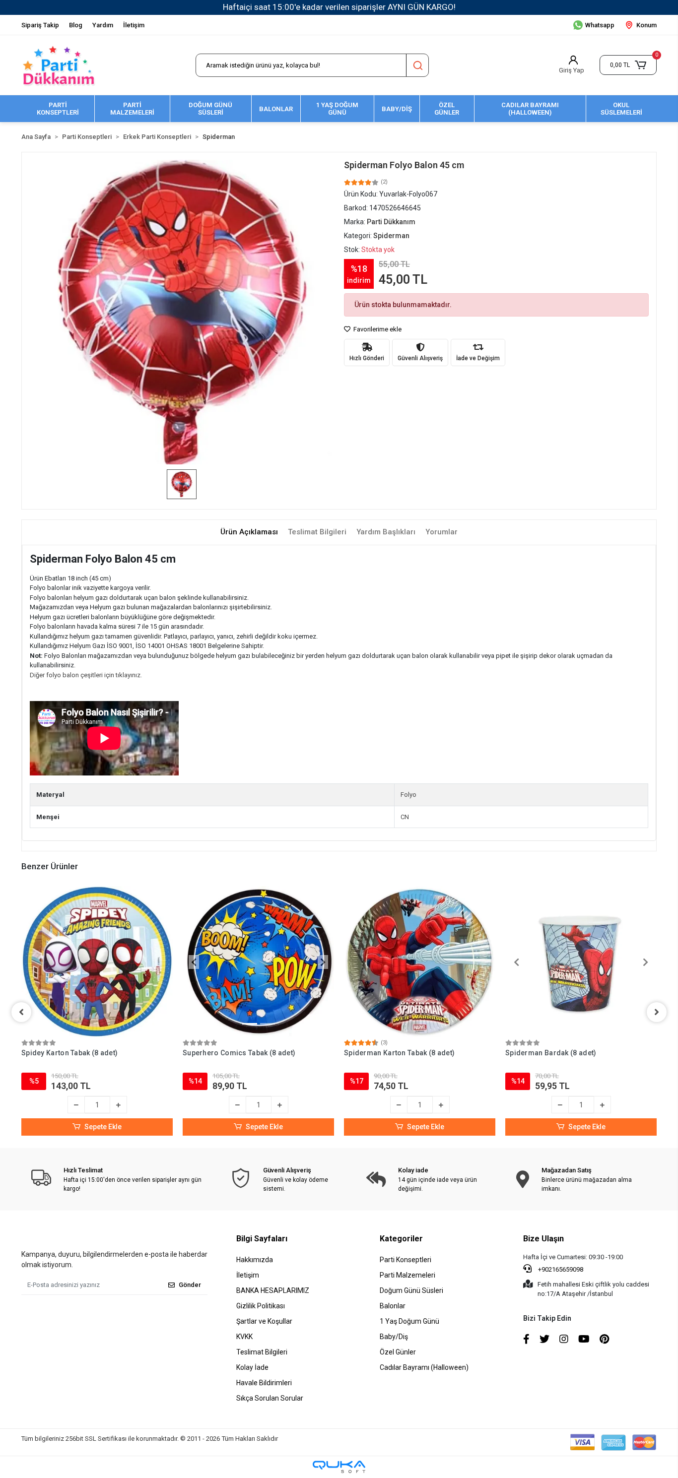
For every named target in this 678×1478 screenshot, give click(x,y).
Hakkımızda (254, 1260)
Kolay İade (252, 1367)
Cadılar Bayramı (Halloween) (424, 1367)
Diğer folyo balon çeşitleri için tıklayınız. (86, 675)
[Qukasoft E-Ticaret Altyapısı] (339, 1467)
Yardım (102, 25)
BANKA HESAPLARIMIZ (272, 1290)
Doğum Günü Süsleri (411, 1290)
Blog (75, 25)
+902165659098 (560, 1269)
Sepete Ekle (103, 1127)
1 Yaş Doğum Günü (409, 1321)
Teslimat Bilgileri (261, 1352)
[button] (628, 65)
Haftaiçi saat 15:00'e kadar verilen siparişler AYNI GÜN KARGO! (339, 7)
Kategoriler (401, 1238)
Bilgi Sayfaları (261, 1238)
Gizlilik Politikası (260, 1306)
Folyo (408, 794)
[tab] (249, 532)
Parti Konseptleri (405, 1260)
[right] (657, 1012)
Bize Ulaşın (543, 1238)
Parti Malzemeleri (407, 1275)
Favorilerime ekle (377, 329)
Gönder (190, 1284)
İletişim (133, 25)
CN (405, 817)
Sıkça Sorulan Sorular (269, 1398)
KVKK (244, 1337)
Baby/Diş (394, 1337)
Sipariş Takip (40, 25)
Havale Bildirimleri (264, 1383)
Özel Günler (398, 1352)
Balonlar (393, 1306)
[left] (21, 1012)
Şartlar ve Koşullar (264, 1321)
